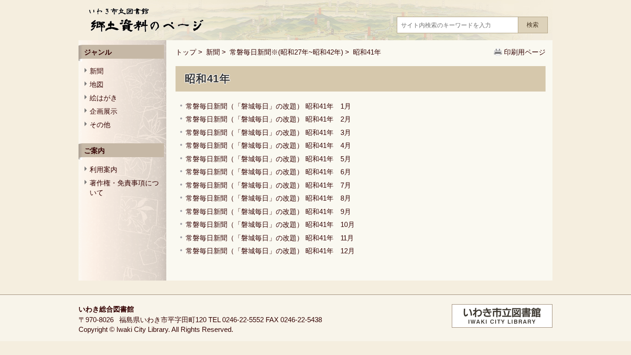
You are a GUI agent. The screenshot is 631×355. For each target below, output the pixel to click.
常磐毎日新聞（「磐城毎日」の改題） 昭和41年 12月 (270, 251)
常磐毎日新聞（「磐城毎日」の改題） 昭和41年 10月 (270, 224)
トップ (186, 52)
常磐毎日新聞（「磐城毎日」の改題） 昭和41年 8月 (268, 198)
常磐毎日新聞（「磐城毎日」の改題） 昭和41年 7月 (268, 185)
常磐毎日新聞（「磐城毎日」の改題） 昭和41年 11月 (270, 238)
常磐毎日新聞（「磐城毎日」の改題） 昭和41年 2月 (268, 119)
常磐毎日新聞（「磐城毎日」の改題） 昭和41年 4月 (268, 145)
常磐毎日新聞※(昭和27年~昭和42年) (286, 52)
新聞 (213, 52)
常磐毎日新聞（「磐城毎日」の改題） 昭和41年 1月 (268, 106)
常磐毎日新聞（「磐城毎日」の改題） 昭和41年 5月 (268, 159)
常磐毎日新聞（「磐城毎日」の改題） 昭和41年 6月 (268, 172)
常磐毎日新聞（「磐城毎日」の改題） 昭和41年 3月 (268, 132)
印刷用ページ (525, 52)
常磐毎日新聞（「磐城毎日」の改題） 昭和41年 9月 (268, 211)
